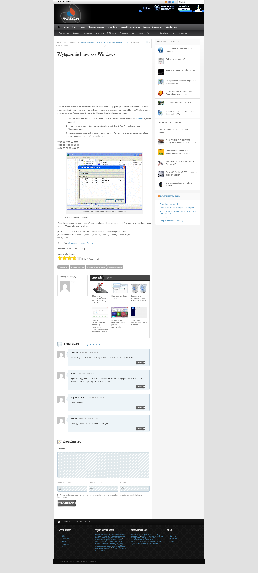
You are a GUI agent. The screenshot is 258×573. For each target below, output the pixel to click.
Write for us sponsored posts (169, 122)
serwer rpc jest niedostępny (112, 538)
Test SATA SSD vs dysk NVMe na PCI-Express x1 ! (181, 162)
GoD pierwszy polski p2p (176, 59)
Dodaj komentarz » (91, 344)
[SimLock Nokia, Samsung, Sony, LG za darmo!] (161, 50)
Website (123, 482)
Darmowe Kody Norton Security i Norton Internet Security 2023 (179, 152)
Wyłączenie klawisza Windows (81, 243)
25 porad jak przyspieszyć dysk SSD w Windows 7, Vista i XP (99, 299)
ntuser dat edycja (142, 543)
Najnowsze (175, 42)
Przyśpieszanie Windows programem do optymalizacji (181, 82)
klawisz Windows (78, 267)
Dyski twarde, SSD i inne (106, 33)
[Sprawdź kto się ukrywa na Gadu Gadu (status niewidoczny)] (161, 93)
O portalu (67, 521)
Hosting (64, 541)
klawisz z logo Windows (97, 267)
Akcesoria (124, 33)
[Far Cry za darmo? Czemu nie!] (161, 103)
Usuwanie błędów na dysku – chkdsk (181, 70)
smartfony (112, 27)
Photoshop (65, 544)
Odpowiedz (141, 363)
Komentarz (61, 448)
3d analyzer (99, 548)
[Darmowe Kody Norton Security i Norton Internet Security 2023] (161, 152)
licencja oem (109, 545)
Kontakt (88, 521)
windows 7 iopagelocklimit (150, 536)
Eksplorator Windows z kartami (119, 297)
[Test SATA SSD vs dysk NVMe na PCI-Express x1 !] (161, 163)
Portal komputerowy (87, 42)
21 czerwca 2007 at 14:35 (89, 352)
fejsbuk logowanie (118, 547)
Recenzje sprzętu (64, 2)
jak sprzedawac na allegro (109, 546)
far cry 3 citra (100, 550)
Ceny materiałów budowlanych (172, 221)
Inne (74, 27)
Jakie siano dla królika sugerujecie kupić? (177, 208)
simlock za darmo (119, 548)
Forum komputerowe (180, 33)
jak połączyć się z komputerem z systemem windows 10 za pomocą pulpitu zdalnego (110, 536)
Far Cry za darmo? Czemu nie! (178, 102)
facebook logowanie (109, 543)
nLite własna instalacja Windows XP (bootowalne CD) (180, 112)
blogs (66, 27)
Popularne (162, 42)
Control (138, 119)
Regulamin (78, 521)
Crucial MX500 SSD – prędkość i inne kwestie (173, 131)
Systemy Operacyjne (152, 27)
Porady (126, 42)
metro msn (113, 541)
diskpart (98, 543)
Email (91, 482)
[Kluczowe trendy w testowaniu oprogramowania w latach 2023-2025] (161, 142)
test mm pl (121, 541)
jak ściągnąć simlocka (109, 539)
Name (59, 482)
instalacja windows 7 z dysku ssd (143, 539)
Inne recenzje (137, 33)
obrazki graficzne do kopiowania (142, 534)
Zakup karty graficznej (169, 204)
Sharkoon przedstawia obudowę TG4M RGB (179, 184)
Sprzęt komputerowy (130, 27)
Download (164, 33)
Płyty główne (64, 33)
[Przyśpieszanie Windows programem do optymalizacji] (161, 82)
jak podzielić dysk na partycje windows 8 (144, 540)
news (82, 27)
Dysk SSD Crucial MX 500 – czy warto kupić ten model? (181, 173)
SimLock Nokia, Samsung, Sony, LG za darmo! (180, 49)
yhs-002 (117, 545)
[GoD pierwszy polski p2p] (161, 61)
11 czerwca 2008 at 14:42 (87, 373)
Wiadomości (172, 27)
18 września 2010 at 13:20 (88, 418)
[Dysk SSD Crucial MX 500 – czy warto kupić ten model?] (161, 174)
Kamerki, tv (151, 33)
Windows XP (117, 42)
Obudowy (76, 33)
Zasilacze (88, 33)
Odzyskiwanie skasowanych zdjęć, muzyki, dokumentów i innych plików (139, 299)
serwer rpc (108, 548)
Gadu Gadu (66, 539)
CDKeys (65, 536)
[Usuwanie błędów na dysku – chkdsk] (161, 72)
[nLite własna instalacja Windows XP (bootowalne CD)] (161, 113)
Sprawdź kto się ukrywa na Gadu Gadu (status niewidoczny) (179, 92)
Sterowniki (65, 547)
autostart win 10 (142, 545)
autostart (105, 541)
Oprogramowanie (96, 27)
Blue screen (165, 217)
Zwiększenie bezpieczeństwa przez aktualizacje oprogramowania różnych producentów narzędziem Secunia (100, 326)
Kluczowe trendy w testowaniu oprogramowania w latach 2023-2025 (181, 141)
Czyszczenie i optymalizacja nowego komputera (139, 322)
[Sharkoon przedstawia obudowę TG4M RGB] (161, 185)
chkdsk (97, 534)
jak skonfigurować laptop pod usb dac (147, 537)
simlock (97, 539)
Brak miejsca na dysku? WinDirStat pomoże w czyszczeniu (118, 323)
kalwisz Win (64, 267)
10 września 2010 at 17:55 (97, 397)
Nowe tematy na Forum (170, 196)
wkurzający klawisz (115, 267)
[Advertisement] (85, 82)
